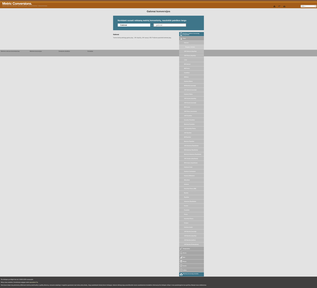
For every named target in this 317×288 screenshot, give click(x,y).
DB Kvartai (187, 107)
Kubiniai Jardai (188, 227)
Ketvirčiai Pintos (188, 218)
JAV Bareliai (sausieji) (190, 231)
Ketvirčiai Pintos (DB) (190, 188)
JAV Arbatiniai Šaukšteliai (191, 145)
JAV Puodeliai (188, 115)
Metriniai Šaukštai (189, 141)
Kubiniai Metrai (188, 81)
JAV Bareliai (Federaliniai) (191, 244)
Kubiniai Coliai (188, 167)
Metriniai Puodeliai (189, 124)
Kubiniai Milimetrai (189, 175)
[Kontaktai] (284, 6)
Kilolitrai (186, 184)
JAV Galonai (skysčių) (190, 51)
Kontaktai (90, 51)
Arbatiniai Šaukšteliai (190, 201)
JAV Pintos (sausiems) (190, 111)
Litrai (185, 59)
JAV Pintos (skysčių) (190, 55)
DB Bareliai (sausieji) (190, 85)
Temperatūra (186, 248)
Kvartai (186, 205)
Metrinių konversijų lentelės (191, 273)
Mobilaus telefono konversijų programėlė (191, 34)
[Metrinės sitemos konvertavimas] (274, 6)
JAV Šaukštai (187, 132)
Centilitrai (187, 72)
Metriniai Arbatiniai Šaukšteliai (192, 154)
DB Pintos (187, 68)
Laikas (185, 270)
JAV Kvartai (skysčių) (190, 98)
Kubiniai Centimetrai (190, 171)
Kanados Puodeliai (189, 120)
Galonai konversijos (42, 5)
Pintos (186, 214)
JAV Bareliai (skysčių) (190, 235)
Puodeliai (186, 210)
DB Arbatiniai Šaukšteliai (191, 150)
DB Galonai (187, 64)
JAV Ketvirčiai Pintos (190, 128)
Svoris (184, 253)
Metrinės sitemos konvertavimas (9, 5)
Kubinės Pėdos (188, 94)
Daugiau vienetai (190, 47)
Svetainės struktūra (64, 51)
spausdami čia (33, 282)
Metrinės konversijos (22, 5)
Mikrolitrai (187, 180)
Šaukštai (186, 197)
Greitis (185, 265)
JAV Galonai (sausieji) (190, 90)
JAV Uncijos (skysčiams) (191, 158)
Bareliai (186, 193)
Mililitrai (186, 77)
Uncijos (186, 223)
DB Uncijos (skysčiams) (190, 162)
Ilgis (184, 257)
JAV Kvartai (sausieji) (190, 102)
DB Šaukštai (187, 137)
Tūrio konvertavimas (32, 5)
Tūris (184, 38)
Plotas (184, 261)
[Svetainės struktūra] (279, 6)
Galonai (186, 42)
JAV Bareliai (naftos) (190, 240)
